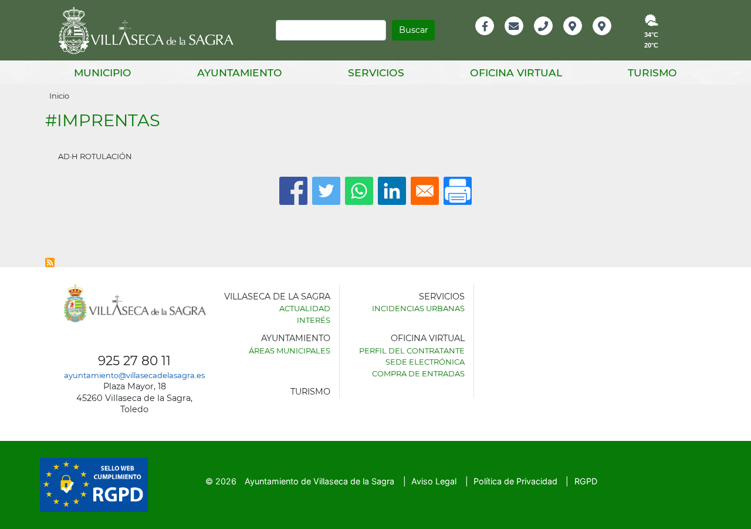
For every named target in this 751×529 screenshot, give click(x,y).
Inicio (59, 95)
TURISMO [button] (652, 72)
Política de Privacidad (515, 481)
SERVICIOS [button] (376, 72)
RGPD (585, 481)
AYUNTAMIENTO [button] (239, 72)
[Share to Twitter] (326, 191)
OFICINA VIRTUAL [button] (516, 72)
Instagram (610, 38)
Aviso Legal (433, 481)
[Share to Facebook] (293, 191)
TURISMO (310, 391)
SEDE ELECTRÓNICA (425, 361)
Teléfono (548, 38)
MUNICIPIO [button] (102, 72)
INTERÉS (313, 320)
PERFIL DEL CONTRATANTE (412, 350)
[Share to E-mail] (425, 191)
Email (515, 38)
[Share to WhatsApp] (359, 191)
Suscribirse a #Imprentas (50, 262)
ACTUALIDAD (304, 308)
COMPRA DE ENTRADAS (418, 373)
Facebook (490, 38)
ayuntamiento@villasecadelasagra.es (134, 375)
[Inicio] (150, 30)
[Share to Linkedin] (392, 191)
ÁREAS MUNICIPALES (289, 350)
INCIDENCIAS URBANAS (418, 308)
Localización (585, 38)
